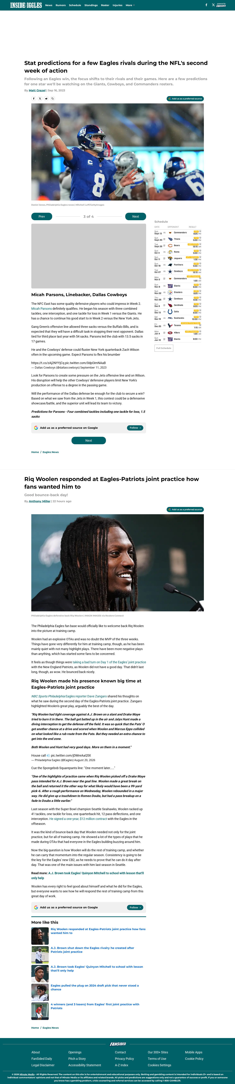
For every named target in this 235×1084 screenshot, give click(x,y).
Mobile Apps (193, 1052)
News (48, 5)
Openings (74, 1052)
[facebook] (206, 4)
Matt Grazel (37, 90)
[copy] (52, 98)
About (35, 1052)
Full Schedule (163, 348)
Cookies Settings (159, 1065)
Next (135, 216)
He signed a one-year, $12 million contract (78, 819)
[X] (213, 4)
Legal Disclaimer (42, 1065)
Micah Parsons (41, 308)
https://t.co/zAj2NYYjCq (47, 363)
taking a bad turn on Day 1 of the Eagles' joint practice (109, 662)
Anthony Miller (39, 501)
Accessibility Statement (84, 1065)
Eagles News (51, 452)
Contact (120, 1052)
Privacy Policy (124, 1058)
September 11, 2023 (93, 367)
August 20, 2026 (84, 760)
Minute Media (27, 1074)
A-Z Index (121, 1065)
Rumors (61, 5)
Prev (42, 216)
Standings (91, 5)
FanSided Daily (41, 1058)
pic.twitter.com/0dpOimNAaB (85, 363)
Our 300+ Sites (158, 1052)
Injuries (117, 5)
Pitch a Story (77, 1058)
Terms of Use (157, 1058)
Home (35, 452)
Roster (105, 5)
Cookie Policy (194, 1058)
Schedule (75, 5)
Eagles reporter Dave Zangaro (69, 696)
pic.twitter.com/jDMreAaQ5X (71, 755)
